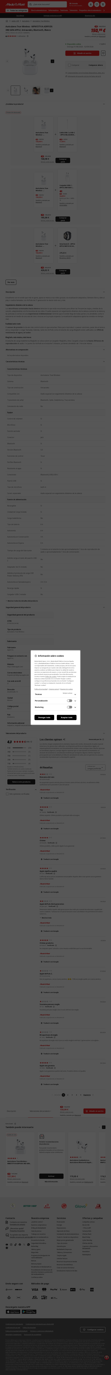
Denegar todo (44, 717)
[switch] (69, 700)
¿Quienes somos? (54, 689)
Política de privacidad (40, 689)
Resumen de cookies (66, 689)
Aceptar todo (66, 717)
